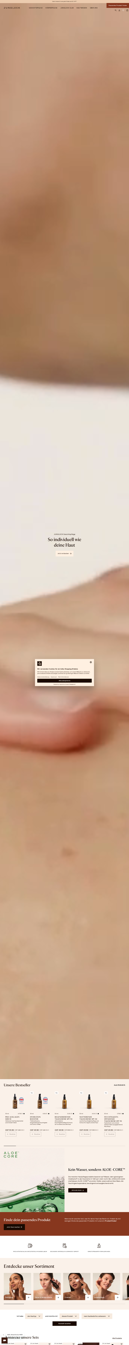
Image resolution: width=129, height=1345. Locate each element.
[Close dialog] (101, 655)
